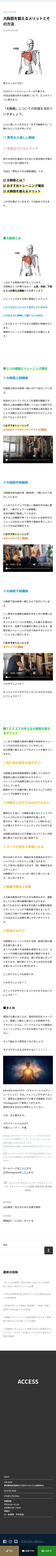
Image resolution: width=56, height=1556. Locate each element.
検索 (5, 1244)
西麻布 (28, 1190)
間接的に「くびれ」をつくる (18, 1220)
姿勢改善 (39, 1186)
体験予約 (29, 1551)
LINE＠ (48, 1551)
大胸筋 (31, 1186)
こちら (22, 1168)
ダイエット (26, 1182)
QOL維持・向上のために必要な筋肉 (21, 1207)
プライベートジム (18, 1186)
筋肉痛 (48, 1186)
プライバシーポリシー (32, 1541)
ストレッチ (14, 1182)
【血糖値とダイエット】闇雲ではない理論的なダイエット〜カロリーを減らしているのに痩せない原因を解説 (27, 1332)
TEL (10, 1551)
